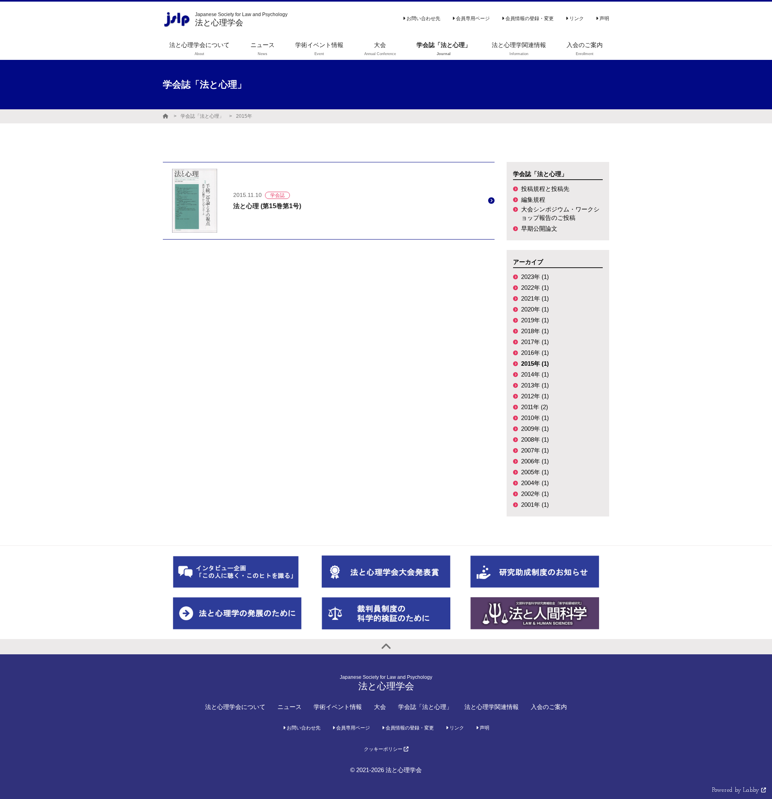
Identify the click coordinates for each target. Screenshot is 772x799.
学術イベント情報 (338, 706)
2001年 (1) (535, 504)
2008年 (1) (535, 439)
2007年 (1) (535, 450)
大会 (380, 706)
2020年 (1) (535, 309)
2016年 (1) (535, 352)
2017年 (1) (535, 341)
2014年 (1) (535, 374)
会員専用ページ (472, 18)
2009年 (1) (535, 428)
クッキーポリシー (384, 749)
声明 (603, 18)
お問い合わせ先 (422, 18)
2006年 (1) (535, 461)
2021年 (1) (535, 298)
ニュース (289, 706)
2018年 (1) (535, 331)
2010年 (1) (535, 417)
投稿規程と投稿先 (545, 188)
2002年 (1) (535, 493)
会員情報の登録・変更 (529, 18)
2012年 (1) (535, 396)
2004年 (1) (535, 482)
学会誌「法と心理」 (202, 116)
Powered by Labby (736, 790)
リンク (576, 18)
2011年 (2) (534, 407)
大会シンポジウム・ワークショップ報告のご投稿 (560, 213)
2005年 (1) (535, 472)
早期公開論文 (539, 228)
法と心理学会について (235, 706)
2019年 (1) (535, 320)
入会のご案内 (549, 706)
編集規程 (533, 199)
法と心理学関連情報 (491, 706)
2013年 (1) (535, 385)
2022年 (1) (535, 287)
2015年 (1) (535, 363)
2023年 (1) (535, 276)
